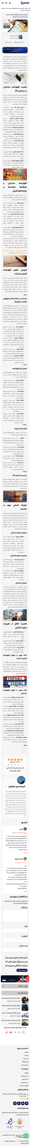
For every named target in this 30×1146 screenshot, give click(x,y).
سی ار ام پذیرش (24, 1082)
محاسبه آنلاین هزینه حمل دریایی (11, 998)
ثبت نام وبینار (25, 1079)
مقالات (26, 8)
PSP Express (24, 752)
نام (26, 926)
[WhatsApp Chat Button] (26, 1135)
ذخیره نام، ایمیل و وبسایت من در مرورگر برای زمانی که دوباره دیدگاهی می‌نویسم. (16, 961)
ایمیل (24, 936)
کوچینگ (26, 1052)
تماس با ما (25, 1058)
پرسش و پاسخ (24, 1065)
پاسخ (25, 852)
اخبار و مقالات (25, 1062)
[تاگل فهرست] (3, 3)
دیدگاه (24, 907)
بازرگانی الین (24, 748)
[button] (3, 986)
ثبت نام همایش (24, 1076)
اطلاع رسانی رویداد (23, 1085)
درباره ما (26, 1055)
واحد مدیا (17, 1141)
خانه (29, 8)
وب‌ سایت (23, 945)
